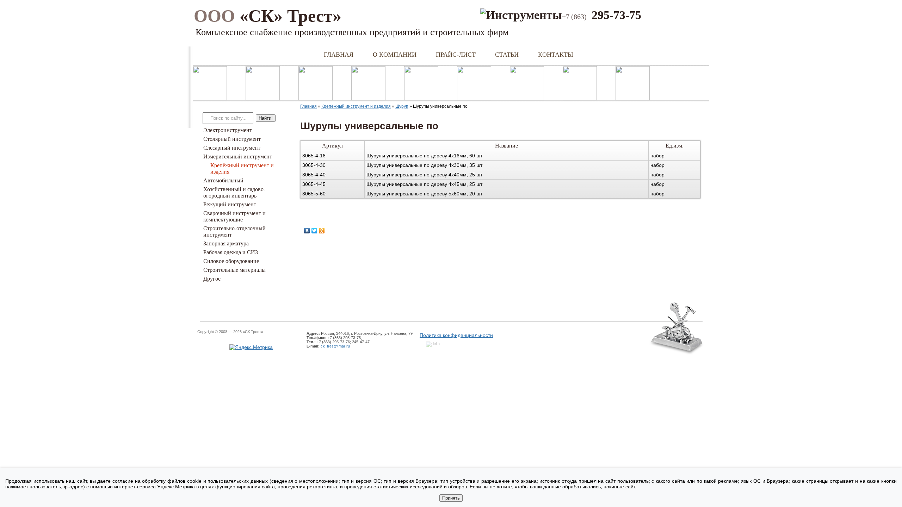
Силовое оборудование (231, 261)
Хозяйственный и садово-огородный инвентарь (234, 192)
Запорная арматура (226, 243)
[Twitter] (314, 230)
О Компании (394, 54)
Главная (338, 54)
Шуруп (401, 106)
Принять (451, 498)
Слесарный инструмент (231, 148)
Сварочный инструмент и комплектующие (234, 216)
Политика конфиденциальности (456, 335)
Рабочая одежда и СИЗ (230, 252)
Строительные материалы (234, 270)
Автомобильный (223, 180)
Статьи (507, 54)
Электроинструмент (227, 130)
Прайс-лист (456, 54)
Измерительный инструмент (237, 156)
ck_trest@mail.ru (335, 346)
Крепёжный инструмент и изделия (356, 106)
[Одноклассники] (322, 230)
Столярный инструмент (232, 139)
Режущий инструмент (229, 204)
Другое (212, 279)
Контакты (555, 54)
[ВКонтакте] (307, 230)
